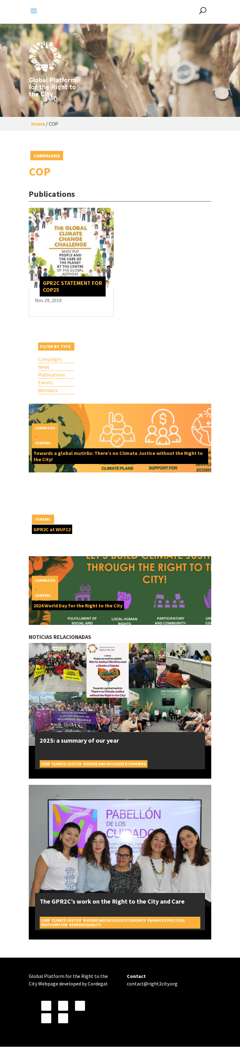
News (44, 367)
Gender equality (85, 924)
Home (38, 124)
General (43, 443)
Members (48, 390)
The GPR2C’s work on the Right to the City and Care (112, 901)
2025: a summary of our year (79, 740)
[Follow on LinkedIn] (63, 1018)
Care (45, 763)
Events (45, 382)
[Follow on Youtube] (80, 1006)
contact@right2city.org (152, 983)
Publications (51, 374)
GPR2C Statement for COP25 (72, 286)
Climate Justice (67, 763)
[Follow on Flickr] (46, 1018)
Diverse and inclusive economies (114, 763)
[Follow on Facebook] (46, 1006)
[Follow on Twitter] (63, 1006)
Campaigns (46, 155)
